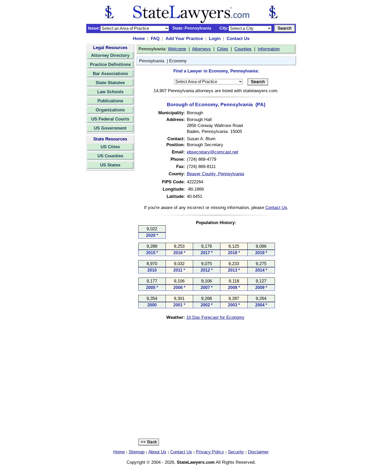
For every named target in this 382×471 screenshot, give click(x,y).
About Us (157, 451)
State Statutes (110, 82)
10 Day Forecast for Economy (215, 317)
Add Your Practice (184, 38)
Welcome (177, 48)
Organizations (110, 109)
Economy (178, 61)
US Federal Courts (110, 119)
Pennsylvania (151, 61)
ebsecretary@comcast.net (212, 151)
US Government (110, 128)
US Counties (110, 155)
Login (215, 38)
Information (269, 48)
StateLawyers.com (196, 462)
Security (236, 451)
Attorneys (201, 48)
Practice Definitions (110, 64)
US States (110, 164)
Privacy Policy (210, 451)
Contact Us (238, 38)
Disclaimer (258, 451)
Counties (243, 48)
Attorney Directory (110, 55)
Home (139, 38)
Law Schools (110, 91)
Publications (110, 100)
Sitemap (136, 451)
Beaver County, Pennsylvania (215, 173)
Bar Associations (110, 73)
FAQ (155, 38)
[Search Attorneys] (284, 28)
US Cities (110, 146)
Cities (222, 48)
